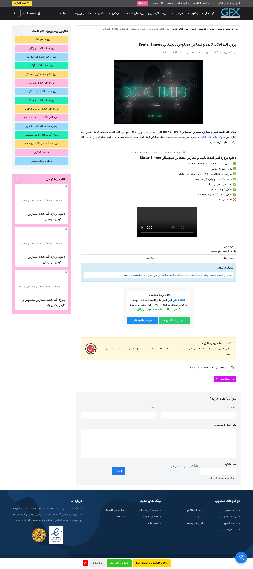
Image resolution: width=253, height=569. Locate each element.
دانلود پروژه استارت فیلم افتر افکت (208, 368)
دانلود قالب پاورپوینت (178, 3)
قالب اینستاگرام (195, 510)
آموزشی (116, 13)
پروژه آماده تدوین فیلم (203, 29)
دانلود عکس (231, 510)
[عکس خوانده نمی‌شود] (184, 466)
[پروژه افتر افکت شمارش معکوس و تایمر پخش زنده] (41, 283)
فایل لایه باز (157, 3)
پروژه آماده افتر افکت (213, 137)
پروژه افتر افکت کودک (41, 100)
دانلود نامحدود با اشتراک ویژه (152, 563)
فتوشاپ (179, 13)
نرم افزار (209, 13)
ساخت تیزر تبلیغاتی (148, 510)
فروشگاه (142, 3)
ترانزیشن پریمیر (195, 523)
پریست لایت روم (158, 13)
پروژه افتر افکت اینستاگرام (41, 92)
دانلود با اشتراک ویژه (174, 320)
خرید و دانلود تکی (142, 320)
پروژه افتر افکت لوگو (41, 66)
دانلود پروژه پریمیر (41, 161)
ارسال (118, 471)
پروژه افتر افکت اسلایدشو (41, 57)
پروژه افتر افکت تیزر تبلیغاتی (41, 74)
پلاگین (194, 13)
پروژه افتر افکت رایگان (41, 48)
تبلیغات (120, 517)
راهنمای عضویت (150, 517)
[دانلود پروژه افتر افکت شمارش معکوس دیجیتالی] (41, 240)
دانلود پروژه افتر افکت (229, 3)
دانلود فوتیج (41, 152)
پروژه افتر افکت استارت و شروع (41, 118)
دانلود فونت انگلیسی (203, 3)
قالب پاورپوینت (82, 13)
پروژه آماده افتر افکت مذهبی (41, 135)
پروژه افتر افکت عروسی (41, 83)
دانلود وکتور (196, 517)
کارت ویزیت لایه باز (228, 517)
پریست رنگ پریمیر (228, 530)
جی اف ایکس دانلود (228, 29)
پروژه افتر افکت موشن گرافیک (42, 109)
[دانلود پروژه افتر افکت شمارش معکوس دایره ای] (41, 197)
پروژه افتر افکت (181, 29)
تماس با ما (152, 523)
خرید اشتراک (20, 3)
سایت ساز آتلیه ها (115, 510)
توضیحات (97, 563)
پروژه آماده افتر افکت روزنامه (41, 144)
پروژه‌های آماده (135, 13)
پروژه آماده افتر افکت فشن (41, 126)
